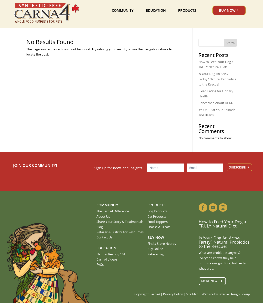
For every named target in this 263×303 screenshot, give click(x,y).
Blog (99, 227)
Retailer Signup (158, 254)
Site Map (192, 294)
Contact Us (104, 237)
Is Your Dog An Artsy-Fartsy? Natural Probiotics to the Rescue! (217, 79)
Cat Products (156, 216)
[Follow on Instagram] (223, 207)
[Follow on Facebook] (203, 207)
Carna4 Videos (106, 259)
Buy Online (155, 249)
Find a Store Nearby (161, 244)
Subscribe (237, 167)
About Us (103, 216)
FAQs (100, 264)
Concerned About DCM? (216, 103)
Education (156, 10)
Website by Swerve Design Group (226, 294)
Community (123, 10)
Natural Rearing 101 (110, 254)
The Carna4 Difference (112, 211)
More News (210, 281)
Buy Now (227, 10)
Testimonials (134, 222)
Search (230, 43)
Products (187, 10)
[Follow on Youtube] (213, 207)
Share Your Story (108, 222)
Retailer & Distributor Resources (120, 232)
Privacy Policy (173, 294)
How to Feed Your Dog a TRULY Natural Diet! (222, 224)
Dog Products (157, 211)
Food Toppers (157, 222)
